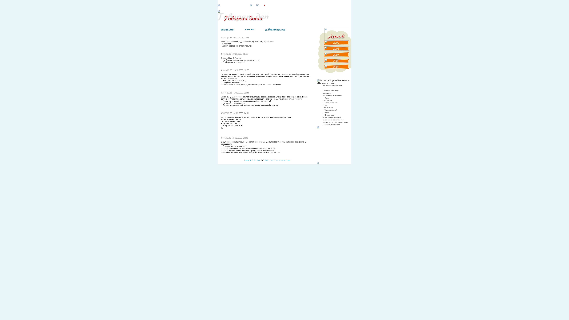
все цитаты (227, 29)
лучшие (249, 29)
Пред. (246, 160)
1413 (277, 160)
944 (258, 160)
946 (266, 160)
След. (288, 160)
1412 (272, 160)
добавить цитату (275, 29)
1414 (282, 160)
